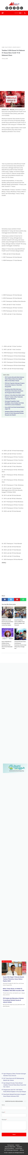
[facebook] (6, 8)
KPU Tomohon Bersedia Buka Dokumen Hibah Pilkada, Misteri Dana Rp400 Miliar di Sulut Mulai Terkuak (14, 379)
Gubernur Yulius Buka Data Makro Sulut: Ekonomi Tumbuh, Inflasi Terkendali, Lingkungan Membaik (15, 397)
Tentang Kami (10, 1145)
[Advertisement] (14, 31)
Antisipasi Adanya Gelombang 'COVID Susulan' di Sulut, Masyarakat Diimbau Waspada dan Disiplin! (14, 413)
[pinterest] (17, 599)
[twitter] (10, 8)
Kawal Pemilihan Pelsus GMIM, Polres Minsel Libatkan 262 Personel (19, 622)
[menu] (3, 13)
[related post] (8, 612)
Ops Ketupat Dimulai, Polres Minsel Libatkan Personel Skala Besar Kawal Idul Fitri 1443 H (14, 1085)
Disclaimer (19, 1146)
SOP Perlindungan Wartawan (11, 1150)
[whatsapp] (21, 8)
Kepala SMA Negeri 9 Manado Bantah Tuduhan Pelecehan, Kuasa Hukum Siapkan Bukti (13, 979)
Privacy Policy (18, 1148)
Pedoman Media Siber (10, 1146)
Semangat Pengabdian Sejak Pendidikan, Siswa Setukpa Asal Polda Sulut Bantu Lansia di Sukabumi (14, 403)
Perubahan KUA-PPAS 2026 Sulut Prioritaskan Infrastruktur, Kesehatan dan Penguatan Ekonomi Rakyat (14, 391)
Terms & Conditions (9, 1148)
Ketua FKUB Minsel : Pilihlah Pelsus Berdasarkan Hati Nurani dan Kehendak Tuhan (7, 645)
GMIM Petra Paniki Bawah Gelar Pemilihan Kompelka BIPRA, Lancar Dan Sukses (7, 622)
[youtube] (17, 8)
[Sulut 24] (14, 4)
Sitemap (22, 1150)
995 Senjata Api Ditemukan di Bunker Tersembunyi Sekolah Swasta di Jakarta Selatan (13, 1000)
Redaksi (17, 1145)
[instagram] (14, 8)
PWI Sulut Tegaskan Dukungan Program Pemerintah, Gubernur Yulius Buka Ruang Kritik (14, 385)
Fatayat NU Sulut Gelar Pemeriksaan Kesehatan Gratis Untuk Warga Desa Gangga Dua (20, 645)
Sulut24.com (11, 1152)
